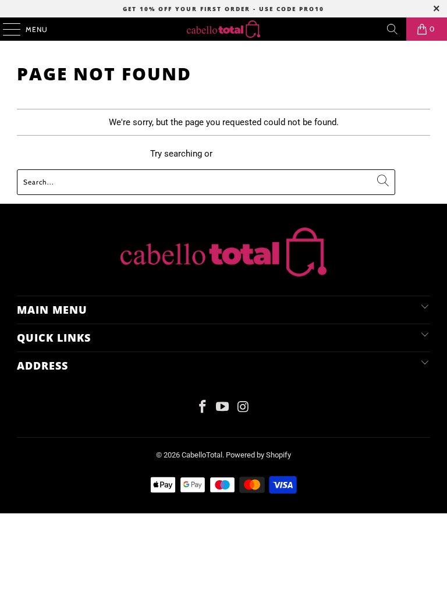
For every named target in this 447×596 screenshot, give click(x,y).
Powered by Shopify (258, 454)
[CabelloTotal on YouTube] (223, 407)
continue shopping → (256, 153)
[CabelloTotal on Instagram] (243, 407)
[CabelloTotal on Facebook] (202, 407)
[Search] (392, 29)
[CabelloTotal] (223, 29)
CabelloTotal (202, 454)
